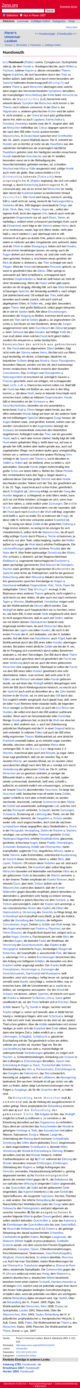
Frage (64, 515)
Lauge (54, 1134)
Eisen (52, 217)
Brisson (60, 1265)
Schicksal (55, 1016)
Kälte (32, 168)
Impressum (40, 1386)
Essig (32, 1134)
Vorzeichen (12, 197)
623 (29, 1352)
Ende (55, 1028)
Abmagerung (68, 1077)
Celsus (43, 127)
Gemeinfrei (21, 1348)
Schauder (44, 810)
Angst (24, 924)
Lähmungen (10, 1036)
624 (35, 1352)
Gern (69, 454)
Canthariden (10, 1236)
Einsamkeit (14, 225)
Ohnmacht (13, 1265)
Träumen (44, 834)
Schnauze (39, 401)
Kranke (51, 879)
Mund (43, 360)
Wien (44, 1306)
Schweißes (56, 1232)
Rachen (7, 568)
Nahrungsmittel (61, 201)
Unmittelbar (51, 601)
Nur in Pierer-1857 (34, 15)
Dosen (47, 1216)
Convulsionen (11, 372)
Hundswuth (32, 1367)
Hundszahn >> (67, 33)
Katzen (29, 70)
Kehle (51, 95)
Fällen (6, 679)
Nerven (38, 605)
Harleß (63, 1298)
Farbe (42, 940)
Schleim (22, 360)
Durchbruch (43, 328)
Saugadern (43, 818)
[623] (46, 1192)
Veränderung (10, 769)
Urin (44, 213)
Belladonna (61, 1179)
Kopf (20, 409)
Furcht (67, 658)
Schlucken (38, 997)
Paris (72, 1265)
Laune (6, 863)
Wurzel (11, 1228)
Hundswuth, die (31, 1364)
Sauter (39, 1314)
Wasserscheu (28, 99)
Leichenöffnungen (13, 548)
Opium (35, 1249)
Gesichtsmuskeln (32, 944)
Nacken (71, 830)
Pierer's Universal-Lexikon (12, 37)
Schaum (8, 993)
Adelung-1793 (12, 1364)
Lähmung (34, 491)
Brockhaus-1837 (13, 1367)
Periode (68, 470)
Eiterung (57, 1150)
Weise (54, 744)
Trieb (64, 74)
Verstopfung (32, 830)
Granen (50, 1228)
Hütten (19, 462)
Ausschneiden (48, 1126)
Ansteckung (31, 184)
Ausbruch (34, 511)
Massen (51, 564)
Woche (17, 761)
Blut (42, 564)
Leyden (23, 1310)
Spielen (23, 311)
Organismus (47, 1122)
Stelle (45, 613)
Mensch (25, 679)
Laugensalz (59, 1236)
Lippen (24, 630)
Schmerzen (50, 801)
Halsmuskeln (11, 912)
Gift (58, 695)
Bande (24, 981)
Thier (46, 262)
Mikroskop (38, 577)
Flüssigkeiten (67, 360)
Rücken (58, 830)
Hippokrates (10, 111)
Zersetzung (54, 552)
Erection (63, 1002)
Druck (73, 826)
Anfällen (39, 961)
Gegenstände (24, 217)
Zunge (57, 417)
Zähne (41, 270)
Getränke (8, 205)
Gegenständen (24, 279)
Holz (27, 209)
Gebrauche (9, 1208)
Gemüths (8, 1171)
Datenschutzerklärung (66, 1383)
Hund (31, 197)
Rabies (29, 62)
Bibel (54, 107)
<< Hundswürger (45, 33)
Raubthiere (9, 152)
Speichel (8, 82)
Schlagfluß (16, 491)
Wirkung (29, 1183)
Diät (42, 1159)
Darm (36, 1065)
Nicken (32, 908)
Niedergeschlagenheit (16, 838)
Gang (67, 491)
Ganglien (13, 1073)
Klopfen (54, 944)
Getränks (40, 920)
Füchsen (8, 70)
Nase (54, 360)
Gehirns (66, 1065)
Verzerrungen (29, 969)
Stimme (47, 225)
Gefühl (11, 806)
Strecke (45, 479)
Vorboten (49, 863)
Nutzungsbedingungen (40, 1383)
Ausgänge (21, 1089)
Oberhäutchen (38, 622)
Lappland (38, 119)
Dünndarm (66, 564)
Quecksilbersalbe (38, 1224)
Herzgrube (16, 830)
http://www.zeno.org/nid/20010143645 (35, 1345)
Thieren (65, 70)
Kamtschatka (54, 119)
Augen (7, 254)
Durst (16, 883)
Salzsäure (47, 1196)
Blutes (71, 552)
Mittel (63, 1146)
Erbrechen (9, 953)
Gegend (59, 728)
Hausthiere (56, 144)
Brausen (16, 932)
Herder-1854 (11, 1371)
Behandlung (23, 1097)
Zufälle (37, 524)
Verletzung (15, 662)
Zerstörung (9, 1142)
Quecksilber (18, 1187)
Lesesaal (22, 21)
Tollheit (22, 589)
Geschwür (51, 789)
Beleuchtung (10, 577)
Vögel (61, 638)
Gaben (55, 1183)
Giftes (25, 1142)
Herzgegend (10, 948)
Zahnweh (18, 332)
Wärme (55, 875)
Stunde (34, 1007)
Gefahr (34, 319)
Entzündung (10, 1065)
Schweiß (44, 1281)
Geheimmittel (54, 1269)
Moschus (67, 1257)
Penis (35, 1002)
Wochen (19, 601)
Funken (40, 928)
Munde (27, 413)
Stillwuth (11, 176)
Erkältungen (60, 1163)
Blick (6, 262)
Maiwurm (8, 1240)
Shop (71, 21)
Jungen (67, 323)
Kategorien (59, 21)
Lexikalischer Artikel (26, 1355)
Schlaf (65, 834)
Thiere (16, 86)
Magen (58, 581)
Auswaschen (51, 1130)
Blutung (28, 1138)
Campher (23, 1249)
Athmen (58, 850)
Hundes (7, 495)
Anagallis (65, 1253)
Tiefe (34, 1130)
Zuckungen (55, 503)
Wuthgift (56, 82)
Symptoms (55, 90)
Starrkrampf (33, 973)
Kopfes (46, 908)
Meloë (19, 1240)
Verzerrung (29, 912)
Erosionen (61, 560)
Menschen (36, 86)
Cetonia (8, 1245)
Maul (61, 287)
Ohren (16, 246)
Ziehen (45, 830)
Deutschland (31, 135)
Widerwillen (10, 891)
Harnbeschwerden (62, 1281)
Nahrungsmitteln (13, 377)
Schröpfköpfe (60, 1138)
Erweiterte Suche (68, 6)
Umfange (22, 1130)
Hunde (27, 66)
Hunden (7, 144)
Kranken (8, 965)
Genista (20, 1257)
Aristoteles (21, 123)
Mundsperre (52, 973)
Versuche (67, 95)
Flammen (54, 928)
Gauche (21, 789)
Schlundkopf (10, 916)
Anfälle (35, 846)
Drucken (71, 27)
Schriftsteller (65, 135)
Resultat (55, 548)
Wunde (24, 695)
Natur (6, 552)
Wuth (31, 393)
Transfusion (31, 1265)
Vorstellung (21, 920)
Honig (45, 1273)
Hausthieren (42, 638)
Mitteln (51, 1277)
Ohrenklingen (65, 842)
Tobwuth (45, 176)
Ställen (34, 303)
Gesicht (11, 859)
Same (59, 997)
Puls (35, 850)
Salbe (34, 1187)
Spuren (24, 458)
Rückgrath (18, 810)
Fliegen (7, 266)
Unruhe (24, 936)
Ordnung (67, 524)
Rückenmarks (45, 1069)
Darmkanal (9, 585)
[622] (58, 708)
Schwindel (9, 846)
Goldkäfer (63, 1240)
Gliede (71, 801)
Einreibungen (15, 1224)
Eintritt (64, 1191)
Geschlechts (34, 156)
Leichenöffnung (12, 1048)
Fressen (8, 381)
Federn (36, 209)
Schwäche (9, 814)
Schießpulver (38, 1146)
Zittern (50, 348)
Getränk (60, 899)
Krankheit (17, 74)
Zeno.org (10, 5)
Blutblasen (9, 560)
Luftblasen (48, 1077)
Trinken (38, 883)
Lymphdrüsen (11, 826)
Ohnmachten (53, 846)
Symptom (28, 103)
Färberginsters (31, 1208)
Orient (35, 115)
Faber (28, 1322)
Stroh (13, 209)
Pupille (51, 842)
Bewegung (38, 246)
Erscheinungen (57, 311)
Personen (56, 266)
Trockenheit (48, 1065)
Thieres (39, 593)
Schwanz (8, 430)
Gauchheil (52, 1253)
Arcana (11, 1273)
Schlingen (33, 372)
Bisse (6, 707)
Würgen (63, 948)
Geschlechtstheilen (14, 405)
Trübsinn (17, 863)
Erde (6, 209)
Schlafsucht (40, 1036)
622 (24, 1352)
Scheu (14, 470)
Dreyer (59, 1306)
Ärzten (52, 111)
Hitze (22, 168)
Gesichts (47, 912)
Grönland (8, 123)
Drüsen (57, 818)
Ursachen (47, 1089)
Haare (45, 209)
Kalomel (28, 1191)
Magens (28, 1167)
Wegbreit (8, 1257)
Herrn (64, 225)
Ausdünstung (68, 855)
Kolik (63, 332)
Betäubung (23, 846)
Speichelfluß (68, 1224)
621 (18, 1352)
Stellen (59, 617)
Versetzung (10, 1150)
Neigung (26, 315)
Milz (5, 556)
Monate (50, 752)
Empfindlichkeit (49, 838)
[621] (5, 62)
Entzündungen (33, 1061)
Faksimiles (36, 45)
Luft (20, 385)
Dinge (62, 205)
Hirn (29, 1069)
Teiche (52, 536)
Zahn (63, 691)
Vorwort (8, 45)
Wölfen (70, 66)
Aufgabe (45, 1114)
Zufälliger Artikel (40, 21)
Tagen (6, 601)
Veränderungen (33, 1052)
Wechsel (8, 168)
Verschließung (33, 95)
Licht (13, 385)
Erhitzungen (44, 1163)
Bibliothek (12, 15)
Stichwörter (21, 45)
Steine (61, 217)
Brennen (62, 879)
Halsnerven (31, 1073)
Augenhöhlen (45, 426)
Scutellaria (42, 1257)
